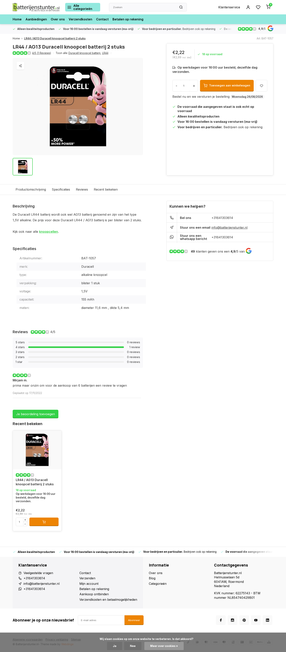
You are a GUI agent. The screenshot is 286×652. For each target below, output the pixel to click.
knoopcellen (48, 232)
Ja (114, 646)
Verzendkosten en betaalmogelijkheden (108, 599)
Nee (133, 646)
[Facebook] (221, 620)
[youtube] (256, 620)
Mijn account (88, 584)
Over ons (58, 19)
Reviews (82, 189)
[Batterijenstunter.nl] (36, 7)
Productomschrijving (31, 189)
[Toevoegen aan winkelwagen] (44, 522)
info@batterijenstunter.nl (229, 227)
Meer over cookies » (164, 646)
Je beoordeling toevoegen (35, 414)
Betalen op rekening (127, 19)
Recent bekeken (106, 189)
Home (17, 19)
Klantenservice (229, 7)
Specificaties (61, 189)
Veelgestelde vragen (38, 573)
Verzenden (87, 578)
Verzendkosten (80, 19)
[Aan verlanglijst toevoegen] (19, 436)
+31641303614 (222, 218)
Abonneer (134, 620)
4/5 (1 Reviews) (41, 53)
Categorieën (158, 584)
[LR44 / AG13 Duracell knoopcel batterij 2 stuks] (37, 450)
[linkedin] (267, 620)
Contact (102, 19)
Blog (152, 578)
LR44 (105, 53)
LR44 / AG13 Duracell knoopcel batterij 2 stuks (55, 38)
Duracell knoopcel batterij (84, 53)
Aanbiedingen (36, 19)
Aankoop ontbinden (94, 594)
